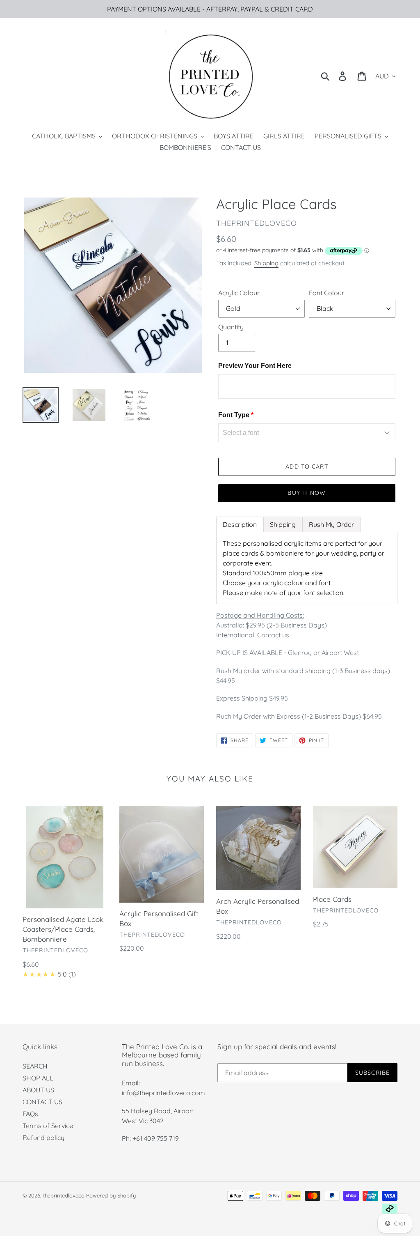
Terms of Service (48, 1125)
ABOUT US (38, 1090)
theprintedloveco (63, 1195)
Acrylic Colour (239, 293)
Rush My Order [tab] (331, 524)
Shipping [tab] (283, 524)
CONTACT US (42, 1102)
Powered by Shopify (111, 1195)
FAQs (30, 1114)
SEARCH (35, 1066)
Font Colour (326, 293)
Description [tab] (240, 524)
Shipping (266, 263)
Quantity (231, 327)
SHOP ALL (38, 1078)
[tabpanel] (306, 568)
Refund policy (43, 1137)
